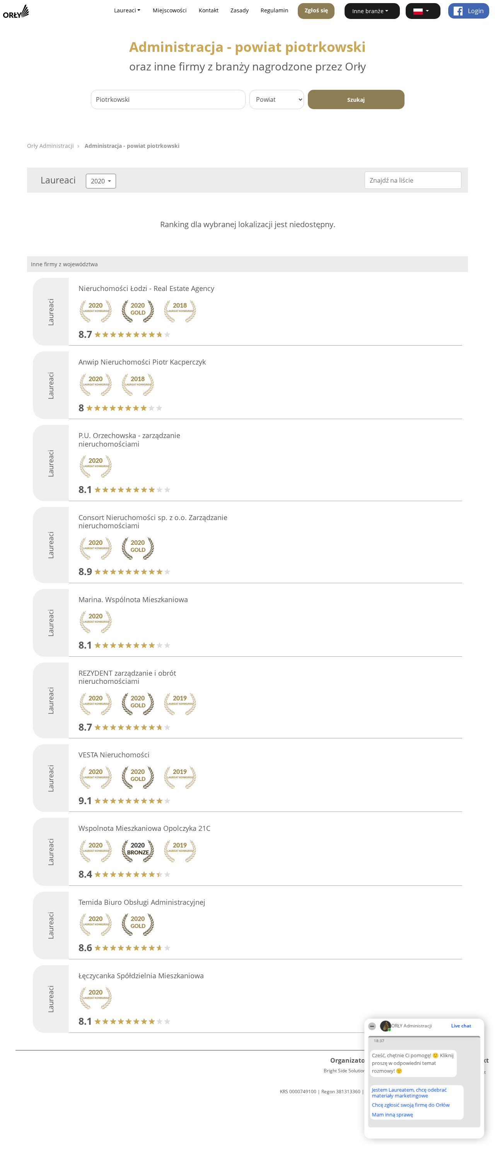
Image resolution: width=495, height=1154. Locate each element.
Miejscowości (170, 10)
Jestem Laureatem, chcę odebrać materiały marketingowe (409, 1092)
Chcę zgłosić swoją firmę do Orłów (411, 1105)
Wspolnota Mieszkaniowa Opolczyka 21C (144, 828)
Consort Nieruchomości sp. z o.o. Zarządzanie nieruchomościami (153, 522)
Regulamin (274, 10)
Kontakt (208, 10)
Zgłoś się (316, 10)
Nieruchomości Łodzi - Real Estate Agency (146, 288)
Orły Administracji (50, 145)
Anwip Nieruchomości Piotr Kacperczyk (142, 361)
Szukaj (356, 99)
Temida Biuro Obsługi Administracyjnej (142, 902)
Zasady (239, 10)
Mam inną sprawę (392, 1114)
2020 (98, 181)
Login (475, 11)
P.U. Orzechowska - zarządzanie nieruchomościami (129, 440)
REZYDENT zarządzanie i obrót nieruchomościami (127, 677)
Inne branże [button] (368, 11)
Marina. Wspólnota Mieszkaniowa (133, 599)
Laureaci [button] (125, 10)
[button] (423, 11)
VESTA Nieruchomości (114, 754)
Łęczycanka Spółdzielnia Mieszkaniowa (141, 975)
